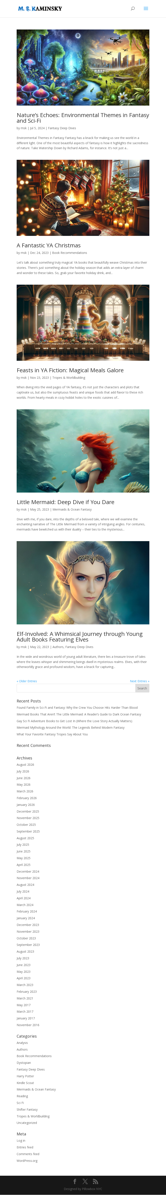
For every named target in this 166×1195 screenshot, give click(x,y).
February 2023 (27, 991)
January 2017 (26, 1018)
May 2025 (23, 858)
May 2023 (23, 972)
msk (24, 128)
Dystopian (24, 1063)
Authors (58, 647)
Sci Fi (20, 1103)
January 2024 (26, 918)
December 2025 (28, 811)
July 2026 (23, 771)
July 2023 (23, 958)
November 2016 (28, 1025)
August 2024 (25, 885)
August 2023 (25, 951)
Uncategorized (27, 1123)
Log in (21, 1140)
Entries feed (25, 1147)
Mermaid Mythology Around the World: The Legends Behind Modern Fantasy (70, 727)
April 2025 (23, 865)
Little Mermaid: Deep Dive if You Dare (65, 502)
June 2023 (23, 965)
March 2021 (25, 998)
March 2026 (25, 791)
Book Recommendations (69, 253)
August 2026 (25, 764)
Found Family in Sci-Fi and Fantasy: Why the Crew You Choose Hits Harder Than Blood (77, 707)
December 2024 (28, 871)
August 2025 (25, 838)
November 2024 (28, 878)
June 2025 (23, 851)
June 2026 (23, 778)
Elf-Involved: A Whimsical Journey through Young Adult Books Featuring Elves (80, 636)
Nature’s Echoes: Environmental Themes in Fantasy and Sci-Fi (83, 117)
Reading (22, 1096)
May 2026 (23, 784)
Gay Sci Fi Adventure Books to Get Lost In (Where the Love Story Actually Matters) (74, 721)
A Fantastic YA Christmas (49, 245)
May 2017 (23, 1005)
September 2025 (28, 831)
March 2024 (25, 905)
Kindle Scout (25, 1083)
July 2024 (23, 891)
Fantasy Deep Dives (62, 128)
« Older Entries (27, 681)
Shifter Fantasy (27, 1109)
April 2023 (23, 978)
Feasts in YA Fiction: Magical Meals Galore (70, 370)
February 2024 (27, 911)
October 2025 (26, 825)
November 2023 (28, 931)
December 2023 (28, 925)
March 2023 (25, 985)
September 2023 (28, 945)
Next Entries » (139, 681)
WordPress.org (27, 1161)
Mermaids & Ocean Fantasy (72, 509)
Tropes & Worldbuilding (68, 377)
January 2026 (26, 805)
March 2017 (25, 1011)
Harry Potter (25, 1076)
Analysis (22, 1043)
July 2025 (23, 844)
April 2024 (23, 898)
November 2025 (28, 818)
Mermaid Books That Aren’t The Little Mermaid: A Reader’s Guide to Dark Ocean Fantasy (79, 714)
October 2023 (26, 938)
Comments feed (28, 1154)
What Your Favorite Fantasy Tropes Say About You (52, 734)
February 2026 (27, 798)
